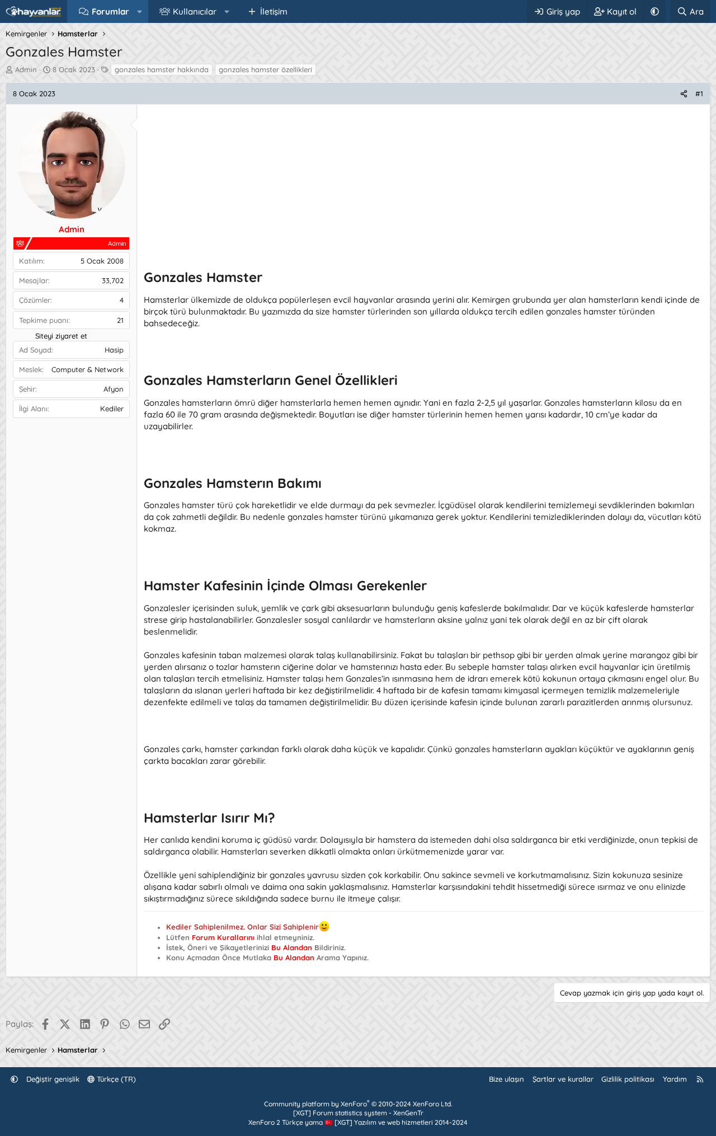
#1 (699, 93)
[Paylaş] (683, 93)
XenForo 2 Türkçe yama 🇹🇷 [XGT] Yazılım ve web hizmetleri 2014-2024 (358, 1122)
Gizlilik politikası (627, 1078)
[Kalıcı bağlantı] (268, 278)
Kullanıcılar (194, 11)
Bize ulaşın (506, 1078)
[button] (139, 11)
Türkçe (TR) (115, 1078)
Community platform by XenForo (358, 1104)
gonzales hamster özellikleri (265, 69)
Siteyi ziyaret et (61, 335)
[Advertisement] (423, 189)
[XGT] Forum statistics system (358, 1113)
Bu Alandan (291, 947)
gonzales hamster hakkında (162, 69)
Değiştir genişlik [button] (52, 1078)
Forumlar (110, 11)
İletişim (274, 11)
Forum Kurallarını (223, 937)
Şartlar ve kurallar (563, 1078)
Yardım (675, 1078)
